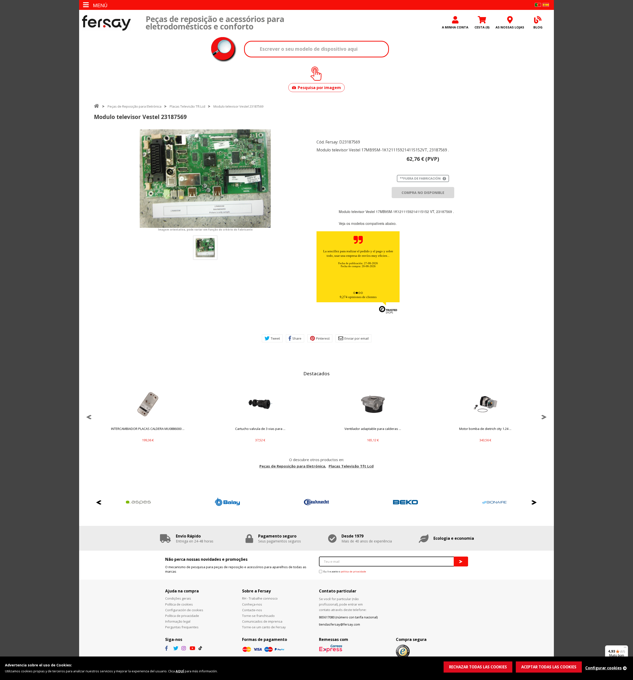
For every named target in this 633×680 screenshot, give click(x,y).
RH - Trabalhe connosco (260, 598)
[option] (205, 178)
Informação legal (177, 621)
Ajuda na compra (182, 591)
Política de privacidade (182, 615)
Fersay (106, 23)
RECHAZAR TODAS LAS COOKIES (478, 666)
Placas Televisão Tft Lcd (187, 106)
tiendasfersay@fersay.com (339, 624)
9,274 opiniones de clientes (358, 297)
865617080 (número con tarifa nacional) (348, 617)
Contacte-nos (252, 610)
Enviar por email (356, 338)
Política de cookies (179, 604)
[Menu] (625, 648)
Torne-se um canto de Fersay (264, 627)
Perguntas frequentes (182, 627)
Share (296, 338)
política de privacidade (353, 571)
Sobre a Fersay (256, 591)
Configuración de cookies (184, 610)
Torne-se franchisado (258, 615)
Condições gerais (178, 598)
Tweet (275, 338)
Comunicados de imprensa (262, 621)
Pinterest (323, 338)
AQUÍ (180, 671)
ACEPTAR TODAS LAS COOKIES (548, 666)
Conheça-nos (252, 604)
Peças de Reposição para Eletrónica (134, 106)
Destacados (316, 373)
